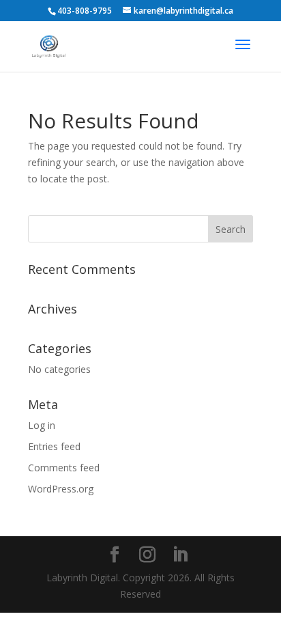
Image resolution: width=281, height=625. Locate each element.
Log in (41, 425)
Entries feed (54, 446)
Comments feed (64, 467)
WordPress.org (60, 488)
